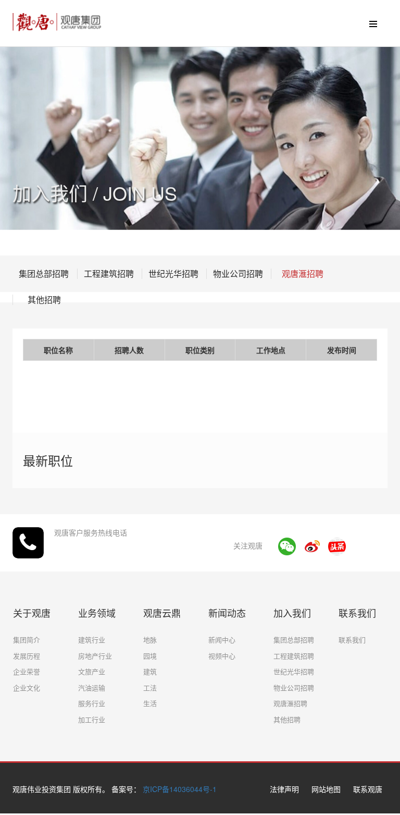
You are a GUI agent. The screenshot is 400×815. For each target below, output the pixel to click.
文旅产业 (91, 671)
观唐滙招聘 (302, 274)
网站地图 (326, 789)
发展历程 (26, 656)
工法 (150, 687)
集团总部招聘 (44, 274)
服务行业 (91, 703)
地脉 (150, 639)
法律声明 (284, 789)
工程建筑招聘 (109, 274)
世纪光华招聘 (173, 274)
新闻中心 (221, 639)
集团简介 (26, 639)
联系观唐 (367, 789)
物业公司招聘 (238, 274)
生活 (150, 703)
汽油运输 (91, 687)
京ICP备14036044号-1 (180, 789)
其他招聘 (44, 300)
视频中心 (221, 656)
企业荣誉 (26, 671)
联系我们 (352, 639)
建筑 (150, 671)
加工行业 (91, 719)
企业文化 (26, 687)
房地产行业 (95, 656)
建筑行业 (91, 639)
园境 (150, 656)
